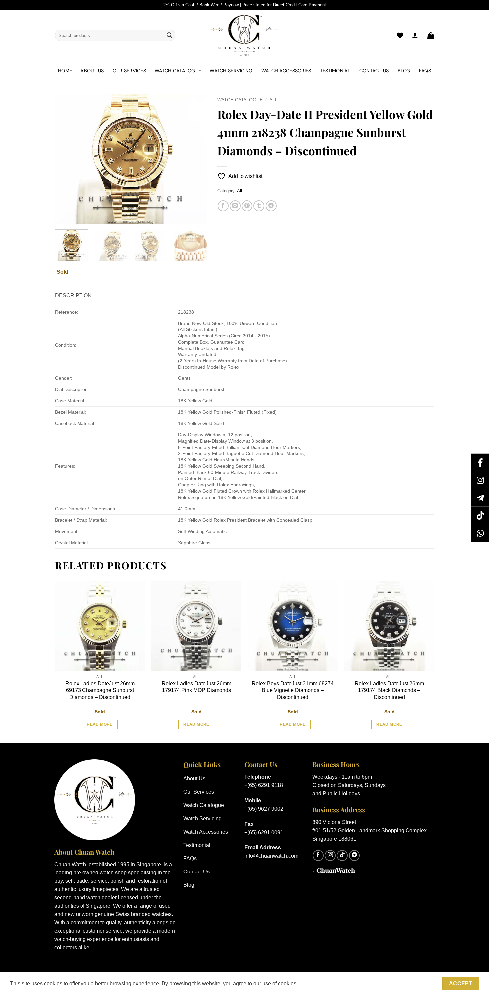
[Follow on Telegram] (354, 855)
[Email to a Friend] (235, 205)
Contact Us (374, 71)
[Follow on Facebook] (318, 855)
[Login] (415, 35)
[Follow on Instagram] (330, 855)
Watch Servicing (231, 71)
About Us (92, 71)
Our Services (129, 71)
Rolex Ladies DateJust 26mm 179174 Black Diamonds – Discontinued (389, 690)
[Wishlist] (400, 35)
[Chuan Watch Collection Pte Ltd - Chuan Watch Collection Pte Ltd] (244, 35)
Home (65, 71)
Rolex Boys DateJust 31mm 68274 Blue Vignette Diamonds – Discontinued (293, 690)
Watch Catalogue (178, 71)
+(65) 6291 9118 (263, 785)
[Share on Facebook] (223, 205)
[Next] (196, 159)
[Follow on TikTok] (342, 855)
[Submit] (169, 35)
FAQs (425, 71)
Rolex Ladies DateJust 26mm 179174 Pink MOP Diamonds (196, 687)
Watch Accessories (286, 71)
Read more (99, 724)
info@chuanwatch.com (271, 856)
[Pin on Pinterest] (247, 205)
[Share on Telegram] (271, 205)
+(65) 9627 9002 (263, 809)
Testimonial (335, 71)
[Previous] (66, 159)
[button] (430, 35)
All (273, 99)
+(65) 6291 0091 (263, 832)
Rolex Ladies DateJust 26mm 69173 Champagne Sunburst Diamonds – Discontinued (100, 690)
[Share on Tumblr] (258, 205)
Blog (404, 71)
